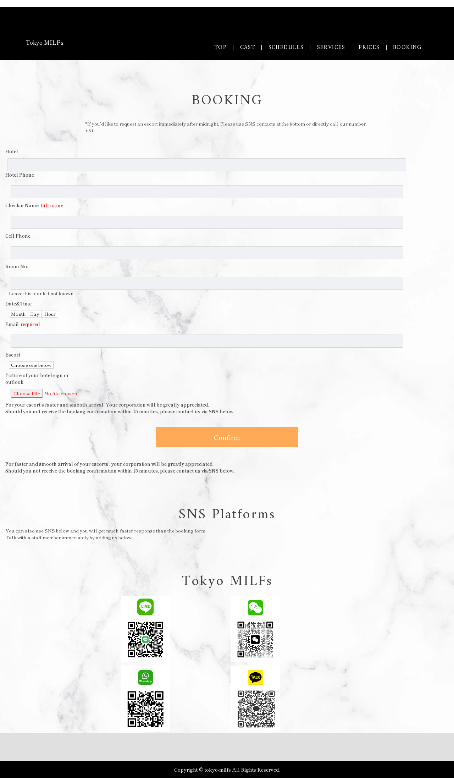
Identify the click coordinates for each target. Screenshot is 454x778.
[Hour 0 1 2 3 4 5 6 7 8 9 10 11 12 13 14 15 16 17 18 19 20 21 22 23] (49, 314)
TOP (221, 47)
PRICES (369, 47)
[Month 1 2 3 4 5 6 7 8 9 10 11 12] (18, 314)
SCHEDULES (286, 47)
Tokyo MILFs (44, 42)
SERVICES (331, 47)
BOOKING (407, 47)
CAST (247, 47)
